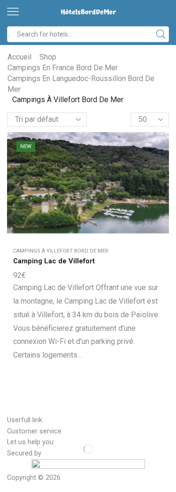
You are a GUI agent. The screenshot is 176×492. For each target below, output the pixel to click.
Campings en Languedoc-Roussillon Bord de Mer (81, 84)
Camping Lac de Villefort (54, 261)
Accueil (19, 56)
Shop (47, 56)
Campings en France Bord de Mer (63, 67)
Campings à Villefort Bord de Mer (60, 251)
